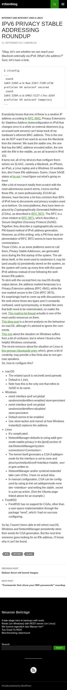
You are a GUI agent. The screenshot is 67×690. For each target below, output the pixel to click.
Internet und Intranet (15, 18)
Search (6, 644)
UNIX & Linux (36, 18)
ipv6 (7, 554)
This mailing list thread (22, 313)
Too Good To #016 (12, 629)
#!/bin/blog (9, 4)
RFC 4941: (34, 118)
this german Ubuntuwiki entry (19, 350)
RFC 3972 (37, 213)
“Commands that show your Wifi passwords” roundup (33, 583)
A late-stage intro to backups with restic (23, 620)
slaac (29, 554)
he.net (16, 176)
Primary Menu (63, 4)
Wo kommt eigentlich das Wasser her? (22, 626)
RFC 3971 (27, 218)
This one (7, 334)
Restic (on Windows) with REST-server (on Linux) (28, 623)
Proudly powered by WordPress (16, 686)
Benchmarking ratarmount (16, 632)
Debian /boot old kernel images (20, 570)
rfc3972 (17, 554)
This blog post (10, 321)
